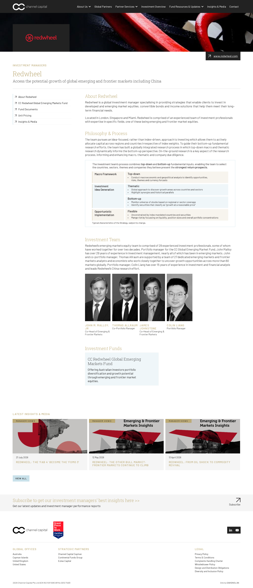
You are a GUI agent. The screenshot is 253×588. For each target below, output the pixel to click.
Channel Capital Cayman (70, 554)
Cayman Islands (20, 557)
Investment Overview (153, 6)
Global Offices (25, 549)
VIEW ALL (21, 478)
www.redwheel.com (226, 56)
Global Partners (103, 6)
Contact (234, 6)
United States (19, 564)
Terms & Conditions (204, 557)
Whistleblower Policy (205, 564)
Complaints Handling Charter (209, 561)
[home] (36, 7)
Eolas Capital (64, 561)
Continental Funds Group (70, 557)
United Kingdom (20, 561)
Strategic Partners (73, 549)
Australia (17, 554)
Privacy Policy (201, 554)
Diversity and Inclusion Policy (209, 571)
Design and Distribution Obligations (212, 567)
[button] (84, 6)
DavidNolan (233, 582)
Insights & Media (216, 6)
